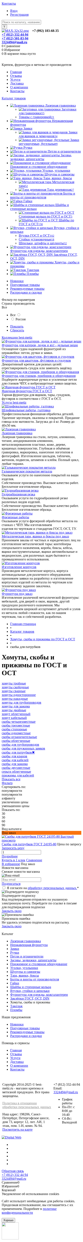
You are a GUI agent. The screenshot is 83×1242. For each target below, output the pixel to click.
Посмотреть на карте (17, 1129)
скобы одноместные (16, 733)
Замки (14, 949)
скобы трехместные (16, 725)
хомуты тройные (14, 683)
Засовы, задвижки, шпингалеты (33, 960)
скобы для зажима (15, 764)
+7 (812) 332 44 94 (15, 1175)
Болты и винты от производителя (34, 979)
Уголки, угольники (24, 968)
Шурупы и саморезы (25, 971)
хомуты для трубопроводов (21, 702)
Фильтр (7, 783)
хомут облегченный (16, 714)
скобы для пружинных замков (23, 748)
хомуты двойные (14, 710)
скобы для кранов (14, 756)
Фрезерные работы (15, 517)
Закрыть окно (11, 911)
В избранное (11, 864)
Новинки (17, 281)
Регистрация (19, 14)
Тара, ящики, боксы (24, 975)
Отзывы (16, 76)
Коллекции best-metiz (17, 337)
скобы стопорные (14, 729)
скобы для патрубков (18, 752)
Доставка (17, 83)
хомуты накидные (15, 698)
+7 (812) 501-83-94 (15, 38)
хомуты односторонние (19, 695)
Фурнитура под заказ (17, 594)
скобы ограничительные (19, 737)
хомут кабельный (14, 718)
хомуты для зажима (16, 706)
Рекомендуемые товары (27, 288)
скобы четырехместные (19, 721)
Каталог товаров (14, 98)
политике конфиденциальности (29, 1210)
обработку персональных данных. (52, 888)
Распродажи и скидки (26, 292)
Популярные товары (25, 285)
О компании (19, 87)
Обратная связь (13, 1171)
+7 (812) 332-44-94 (15, 34)
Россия (21, 319)
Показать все (11, 779)
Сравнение (34, 860)
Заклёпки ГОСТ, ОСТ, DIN (29, 998)
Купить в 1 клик (13, 860)
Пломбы (16, 1010)
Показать (16, 326)
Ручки (14, 952)
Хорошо (8, 1220)
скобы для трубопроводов (20, 744)
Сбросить (17, 330)
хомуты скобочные (15, 687)
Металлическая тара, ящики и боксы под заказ (35, 536)
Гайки (14, 983)
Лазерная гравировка (17, 433)
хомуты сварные (14, 691)
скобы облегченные (16, 741)
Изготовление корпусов (19, 567)
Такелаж (16, 1006)
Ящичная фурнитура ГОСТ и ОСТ (27, 391)
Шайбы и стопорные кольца (30, 987)
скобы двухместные (16, 768)
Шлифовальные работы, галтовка (26, 410)
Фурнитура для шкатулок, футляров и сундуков (36, 360)
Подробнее (10, 856)
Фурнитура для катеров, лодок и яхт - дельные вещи (40, 345)
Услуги (15, 79)
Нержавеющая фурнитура (29, 945)
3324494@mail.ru (14, 42)
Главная (16, 72)
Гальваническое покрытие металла (27, 471)
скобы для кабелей (15, 760)
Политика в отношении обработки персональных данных (26, 1105)
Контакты (9, 3)
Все (13, 315)
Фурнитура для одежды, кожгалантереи (39, 994)
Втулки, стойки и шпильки (30, 991)
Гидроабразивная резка (18, 494)
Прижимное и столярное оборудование (38, 964)
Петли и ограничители (26, 956)
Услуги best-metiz (14, 402)
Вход (13, 11)
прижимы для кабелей (18, 775)
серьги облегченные (16, 771)
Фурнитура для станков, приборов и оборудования (39, 376)
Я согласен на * (43, 888)
